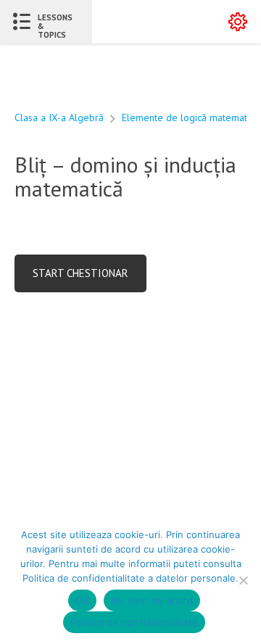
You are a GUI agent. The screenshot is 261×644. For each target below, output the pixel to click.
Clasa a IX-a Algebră (59, 117)
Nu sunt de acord (152, 600)
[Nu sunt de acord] (243, 580)
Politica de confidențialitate (134, 622)
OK (82, 600)
